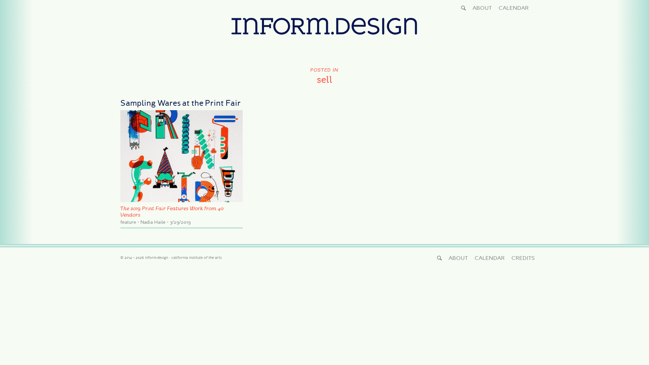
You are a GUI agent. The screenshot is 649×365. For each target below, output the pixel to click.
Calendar (514, 8)
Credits (523, 258)
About (482, 8)
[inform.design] (324, 34)
